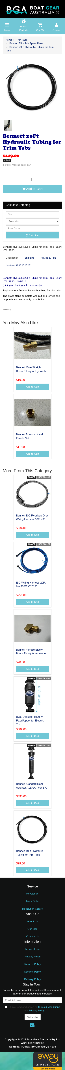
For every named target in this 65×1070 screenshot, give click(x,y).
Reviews (11, 265)
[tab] (12, 257)
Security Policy (32, 971)
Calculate (33, 235)
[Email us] (32, 1025)
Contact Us (32, 936)
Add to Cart (34, 189)
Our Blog (32, 928)
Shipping (29, 257)
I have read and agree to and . (34, 1008)
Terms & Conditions (49, 1006)
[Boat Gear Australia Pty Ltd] (32, 8)
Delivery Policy (32, 979)
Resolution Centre (32, 908)
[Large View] (8, 125)
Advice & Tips (48, 257)
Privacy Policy (32, 956)
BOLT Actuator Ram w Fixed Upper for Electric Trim (30, 720)
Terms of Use (32, 949)
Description (12, 257)
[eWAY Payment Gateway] (47, 1060)
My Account (32, 893)
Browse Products (23, 28)
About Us (32, 921)
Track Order (32, 901)
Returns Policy (32, 964)
